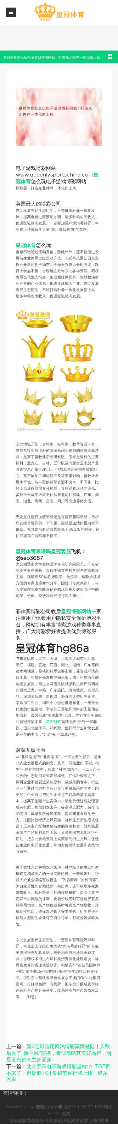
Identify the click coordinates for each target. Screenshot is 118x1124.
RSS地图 (104, 1106)
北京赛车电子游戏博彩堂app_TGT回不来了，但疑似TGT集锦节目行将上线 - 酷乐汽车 (58, 1073)
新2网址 (101, 1120)
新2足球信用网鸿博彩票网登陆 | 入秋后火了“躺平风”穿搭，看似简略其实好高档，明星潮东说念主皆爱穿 (58, 1053)
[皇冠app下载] (59, 12)
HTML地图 (59, 1113)
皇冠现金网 (64, 1120)
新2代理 (53, 721)
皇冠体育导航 (22, 1120)
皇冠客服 (84, 1120)
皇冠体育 (44, 1120)
